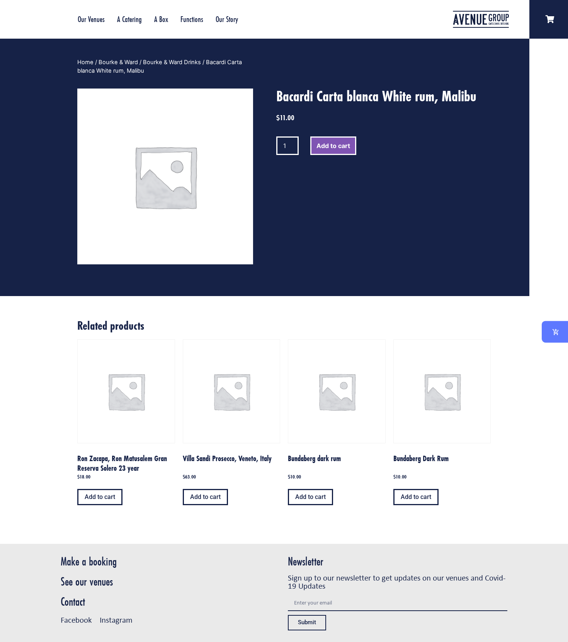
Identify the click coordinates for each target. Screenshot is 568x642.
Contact (73, 602)
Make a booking (89, 561)
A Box (161, 19)
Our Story (227, 19)
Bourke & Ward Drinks (172, 62)
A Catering (129, 19)
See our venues (87, 581)
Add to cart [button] (100, 497)
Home (85, 62)
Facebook (76, 619)
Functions (191, 19)
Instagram (116, 619)
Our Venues (91, 19)
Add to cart (333, 146)
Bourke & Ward (118, 62)
